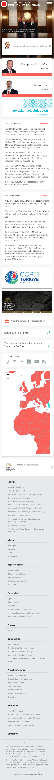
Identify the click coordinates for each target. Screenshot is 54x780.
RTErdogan (11, 74)
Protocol (11, 625)
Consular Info (14, 639)
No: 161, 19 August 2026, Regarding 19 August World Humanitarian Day (25, 183)
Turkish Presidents (16, 711)
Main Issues (13, 602)
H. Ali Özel (12, 584)
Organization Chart (16, 487)
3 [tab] (19, 35)
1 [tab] (11, 35)
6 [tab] (31, 35)
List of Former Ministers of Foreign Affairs (25, 494)
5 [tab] (27, 35)
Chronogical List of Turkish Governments (25, 714)
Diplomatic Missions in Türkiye (20, 651)
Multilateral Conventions (18, 721)
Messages (12, 545)
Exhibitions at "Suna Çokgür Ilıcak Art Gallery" (27, 511)
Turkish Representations (18, 491)
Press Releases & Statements (20, 679)
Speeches (12, 549)
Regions (11, 605)
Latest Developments (17, 693)
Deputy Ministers (16, 564)
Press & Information (17, 670)
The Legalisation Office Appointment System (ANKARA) (23, 345)
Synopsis (12, 598)
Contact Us (13, 733)
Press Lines (12, 697)
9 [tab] (42, 35)
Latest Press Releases (17, 675)
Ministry (11, 481)
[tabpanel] (27, 20)
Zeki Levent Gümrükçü (17, 581)
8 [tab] (38, 35)
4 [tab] (23, 35)
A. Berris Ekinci (14, 570)
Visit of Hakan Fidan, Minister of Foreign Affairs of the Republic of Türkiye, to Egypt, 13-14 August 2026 (27, 203)
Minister (11, 540)
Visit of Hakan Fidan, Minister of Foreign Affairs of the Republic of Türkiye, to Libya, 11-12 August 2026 (27, 214)
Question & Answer (16, 682)
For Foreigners (14, 644)
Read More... (44, 123)
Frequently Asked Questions (20, 616)
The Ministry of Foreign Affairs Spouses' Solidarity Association (24, 520)
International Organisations (19, 609)
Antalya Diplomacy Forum (28, 465)
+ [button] (8, 374)
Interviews (12, 556)
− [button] (8, 378)
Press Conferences (15, 689)
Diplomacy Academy (16, 525)
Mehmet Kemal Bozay (17, 574)
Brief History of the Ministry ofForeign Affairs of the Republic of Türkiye (25, 503)
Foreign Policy (14, 593)
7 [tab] (35, 35)
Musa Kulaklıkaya (15, 577)
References (13, 705)
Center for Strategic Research (20, 515)
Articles (11, 552)
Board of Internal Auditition (19, 498)
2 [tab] (15, 35)
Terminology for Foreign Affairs (21, 725)
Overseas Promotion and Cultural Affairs (25, 613)
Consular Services (41, 115)
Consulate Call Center (16, 332)
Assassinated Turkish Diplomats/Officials (25, 508)
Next (52, 467)
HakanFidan (11, 95)
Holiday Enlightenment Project (21, 648)
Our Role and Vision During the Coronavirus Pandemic (26, 530)
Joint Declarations (15, 686)
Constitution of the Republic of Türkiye (24, 718)
